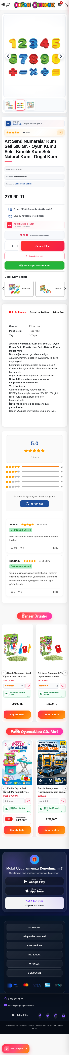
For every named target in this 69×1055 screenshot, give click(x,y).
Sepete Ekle (43, 246)
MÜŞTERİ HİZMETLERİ (34, 936)
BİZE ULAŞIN (34, 973)
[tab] (17, 312)
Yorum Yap (36, 503)
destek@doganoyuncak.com (21, 1005)
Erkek (32, 326)
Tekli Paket (34, 331)
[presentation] (3, 288)
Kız (38, 326)
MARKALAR (34, 955)
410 (15, 548)
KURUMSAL (34, 927)
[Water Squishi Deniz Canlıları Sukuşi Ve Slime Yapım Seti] (52, 762)
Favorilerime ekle (36, 256)
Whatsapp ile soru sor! (37, 265)
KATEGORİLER (34, 945)
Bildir (55, 548)
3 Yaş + (33, 335)
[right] (65, 673)
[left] (4, 673)
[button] (8, 56)
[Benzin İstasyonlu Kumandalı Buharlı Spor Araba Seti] (17, 762)
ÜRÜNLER (34, 964)
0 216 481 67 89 (15, 999)
